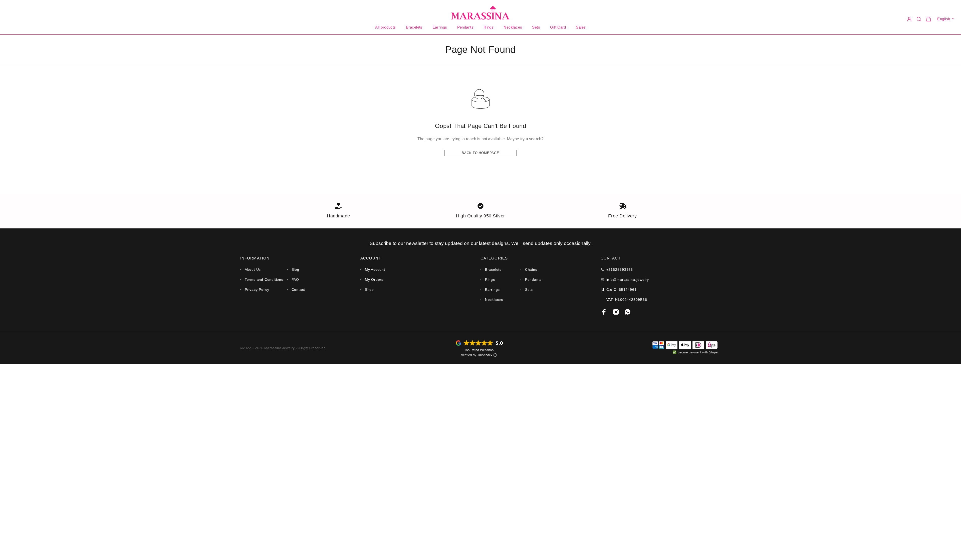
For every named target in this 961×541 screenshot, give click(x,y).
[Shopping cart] (928, 20)
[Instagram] (616, 312)
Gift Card (558, 27)
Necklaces (513, 27)
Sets (536, 27)
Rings (489, 27)
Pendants (465, 27)
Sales (581, 27)
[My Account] (909, 19)
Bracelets (414, 27)
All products (385, 27)
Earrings (439, 27)
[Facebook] (604, 312)
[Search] (919, 19)
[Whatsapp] (628, 312)
